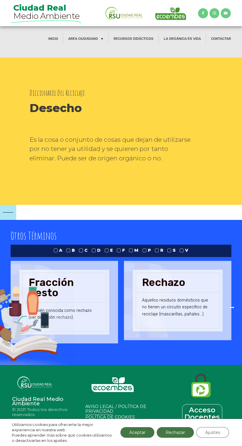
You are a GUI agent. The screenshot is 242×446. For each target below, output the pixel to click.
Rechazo (163, 282)
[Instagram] (215, 13)
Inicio (53, 39)
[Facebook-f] (203, 13)
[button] (10, 307)
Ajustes (212, 432)
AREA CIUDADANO (83, 39)
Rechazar (175, 432)
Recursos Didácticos (133, 39)
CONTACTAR (221, 39)
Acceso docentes (202, 413)
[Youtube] (226, 13)
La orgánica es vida (182, 39)
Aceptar (137, 432)
